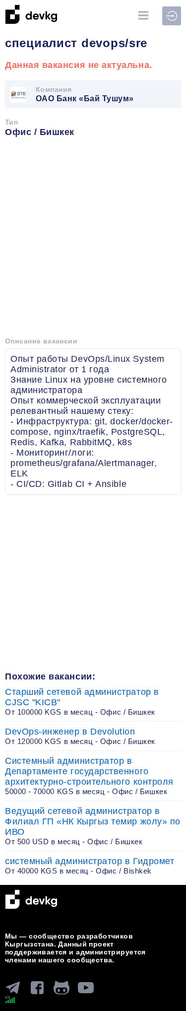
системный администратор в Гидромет (89, 865)
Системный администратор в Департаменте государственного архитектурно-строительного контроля (89, 776)
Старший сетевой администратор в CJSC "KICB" (82, 701)
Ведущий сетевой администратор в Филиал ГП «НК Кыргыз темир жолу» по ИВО (93, 826)
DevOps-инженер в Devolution (80, 736)
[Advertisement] (93, 240)
